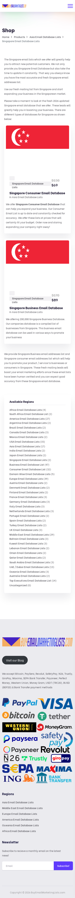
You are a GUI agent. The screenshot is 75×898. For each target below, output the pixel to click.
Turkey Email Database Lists (25, 525)
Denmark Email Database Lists (27, 487)
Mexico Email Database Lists (26, 437)
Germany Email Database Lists (27, 501)
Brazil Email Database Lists (25, 427)
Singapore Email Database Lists (28, 460)
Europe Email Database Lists (26, 478)
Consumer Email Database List (27, 469)
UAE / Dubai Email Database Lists (29, 567)
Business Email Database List (26, 464)
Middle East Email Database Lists (29, 534)
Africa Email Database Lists (25, 409)
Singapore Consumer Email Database (37, 192)
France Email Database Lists (26, 497)
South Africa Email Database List (28, 414)
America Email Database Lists (27, 418)
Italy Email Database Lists (24, 506)
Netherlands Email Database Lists (29, 511)
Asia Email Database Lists (24, 446)
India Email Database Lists (25, 450)
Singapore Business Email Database (36, 307)
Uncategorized (18, 585)
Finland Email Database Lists (26, 492)
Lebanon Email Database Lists (27, 548)
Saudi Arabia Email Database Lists (29, 562)
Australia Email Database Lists (27, 576)
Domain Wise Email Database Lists (29, 474)
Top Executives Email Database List (30, 580)
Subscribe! (63, 866)
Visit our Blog (15, 660)
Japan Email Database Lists (25, 455)
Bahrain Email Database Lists (26, 538)
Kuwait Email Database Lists (26, 543)
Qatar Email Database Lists (25, 557)
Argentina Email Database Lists (28, 423)
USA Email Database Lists (24, 441)
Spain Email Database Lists (25, 520)
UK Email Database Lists (23, 530)
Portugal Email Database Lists (27, 515)
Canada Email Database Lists (26, 432)
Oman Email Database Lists (25, 553)
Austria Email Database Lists (26, 483)
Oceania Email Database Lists (27, 571)
